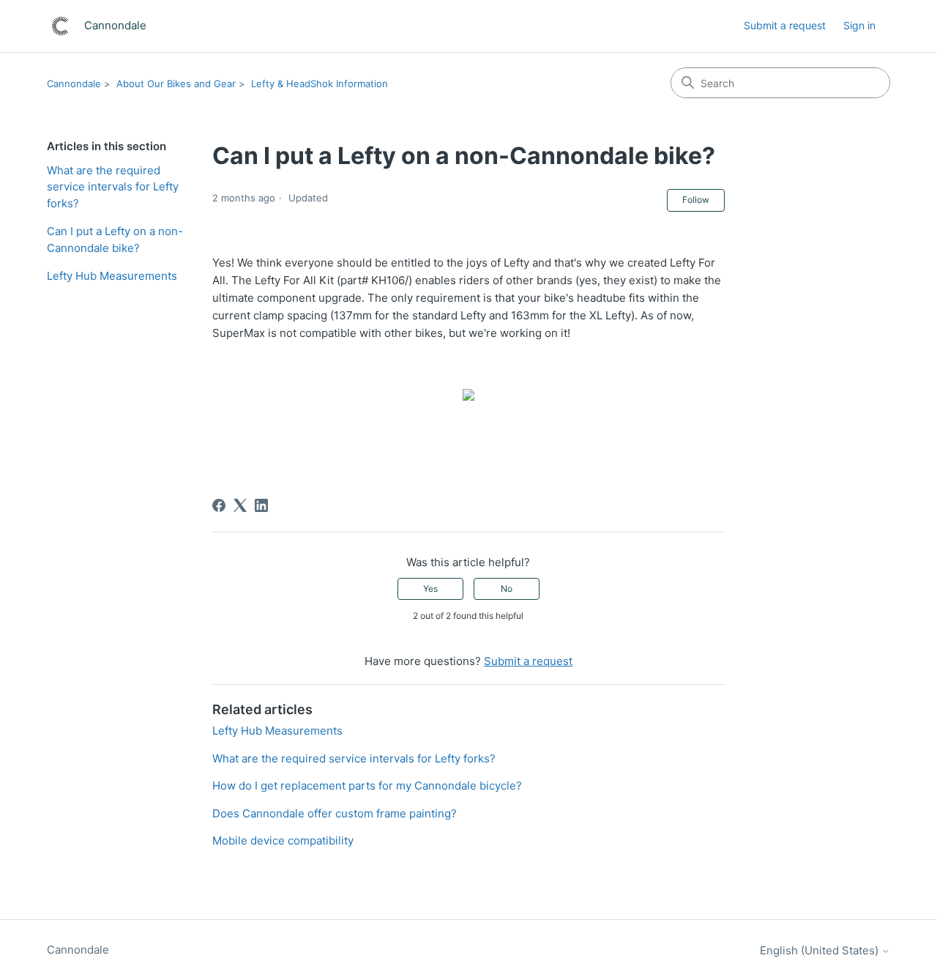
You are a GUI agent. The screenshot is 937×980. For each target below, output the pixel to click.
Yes (430, 588)
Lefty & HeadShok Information (319, 83)
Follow (695, 199)
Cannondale (74, 83)
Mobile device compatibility (283, 840)
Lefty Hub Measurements (112, 276)
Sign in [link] (859, 25)
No (506, 588)
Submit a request (785, 25)
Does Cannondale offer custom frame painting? (334, 813)
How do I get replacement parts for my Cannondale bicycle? (367, 785)
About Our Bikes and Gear (176, 83)
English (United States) (820, 950)
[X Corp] (240, 505)
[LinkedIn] (261, 505)
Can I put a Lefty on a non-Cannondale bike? (115, 239)
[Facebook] (218, 505)
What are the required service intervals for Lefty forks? (113, 186)
